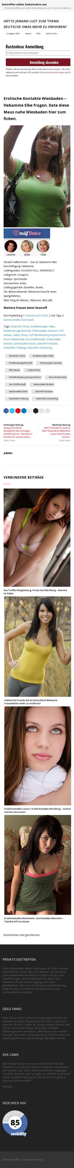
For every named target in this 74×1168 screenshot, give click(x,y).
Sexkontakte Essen (25, 343)
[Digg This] (35, 411)
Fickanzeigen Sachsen (44, 330)
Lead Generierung (32, 1159)
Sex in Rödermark (14, 339)
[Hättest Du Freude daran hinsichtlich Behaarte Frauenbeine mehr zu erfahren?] (37, 695)
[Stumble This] (29, 411)
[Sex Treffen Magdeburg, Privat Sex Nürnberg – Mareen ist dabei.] (37, 585)
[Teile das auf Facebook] (6, 411)
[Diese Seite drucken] (47, 411)
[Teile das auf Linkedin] (23, 411)
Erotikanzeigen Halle (42, 326)
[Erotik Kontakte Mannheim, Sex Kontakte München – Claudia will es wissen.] (37, 913)
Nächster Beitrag (56, 430)
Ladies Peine (20, 335)
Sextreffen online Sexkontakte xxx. (24, 4)
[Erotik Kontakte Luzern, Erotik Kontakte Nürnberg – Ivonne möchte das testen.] (37, 803)
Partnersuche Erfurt (37, 315)
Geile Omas (51, 33)
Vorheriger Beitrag (18, 430)
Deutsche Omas (20, 326)
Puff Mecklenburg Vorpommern (47, 335)
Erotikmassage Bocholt (17, 330)
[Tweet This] (12, 411)
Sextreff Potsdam (47, 343)
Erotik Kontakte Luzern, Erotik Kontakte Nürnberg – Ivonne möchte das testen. (37, 810)
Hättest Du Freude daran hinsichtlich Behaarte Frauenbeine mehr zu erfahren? (30, 702)
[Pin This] (17, 411)
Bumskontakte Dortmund (18, 319)
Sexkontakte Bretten (43, 384)
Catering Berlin (10, 1159)
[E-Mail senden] (41, 411)
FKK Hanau (14, 370)
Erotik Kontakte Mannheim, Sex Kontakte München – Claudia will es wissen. (34, 920)
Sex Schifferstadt (35, 339)
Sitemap (7, 1086)
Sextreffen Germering (39, 347)
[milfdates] (27, 255)
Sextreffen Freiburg (15, 347)
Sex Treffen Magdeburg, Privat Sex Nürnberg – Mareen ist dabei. (35, 592)
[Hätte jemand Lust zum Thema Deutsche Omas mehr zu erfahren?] (37, 226)
